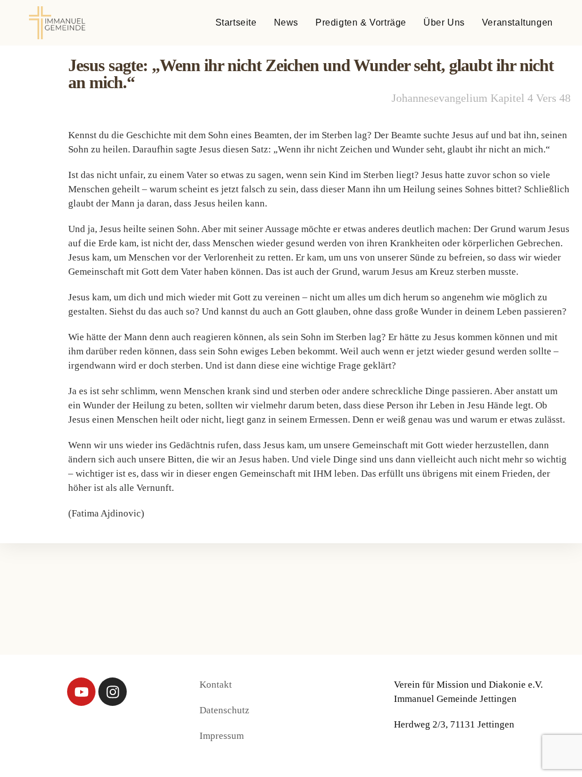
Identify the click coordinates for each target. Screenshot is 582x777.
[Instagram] (112, 691)
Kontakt (215, 684)
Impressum (221, 735)
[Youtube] (81, 691)
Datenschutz (224, 710)
